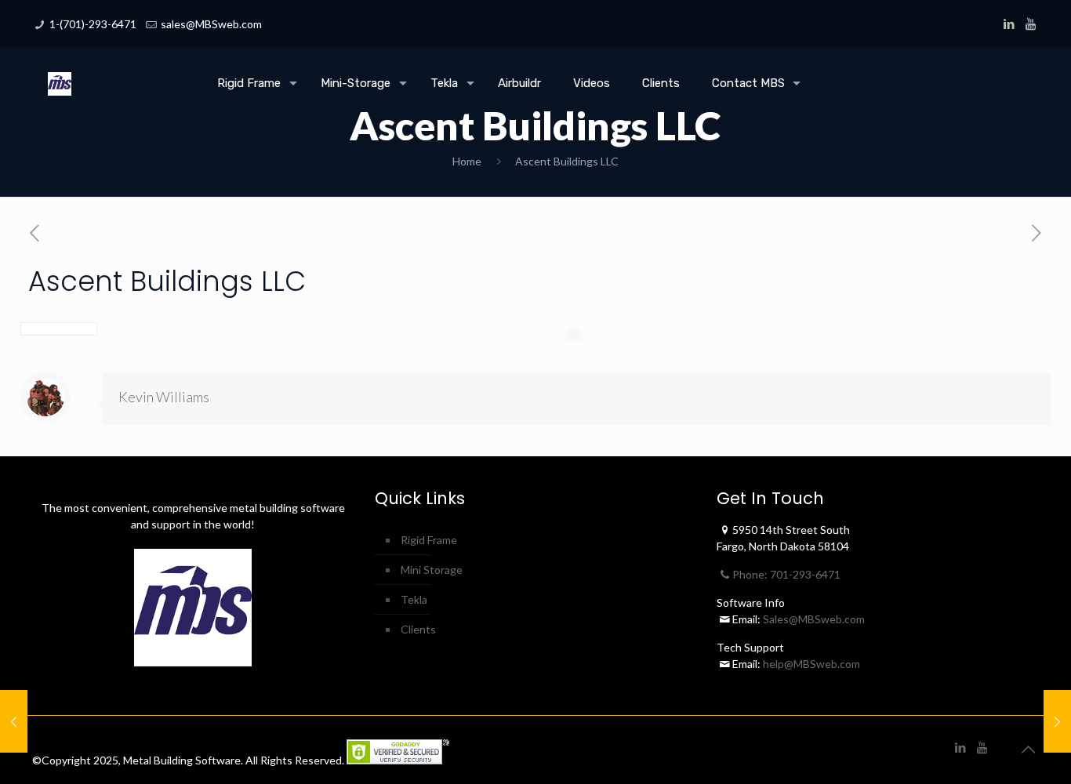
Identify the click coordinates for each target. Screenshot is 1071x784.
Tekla (414, 599)
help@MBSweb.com (811, 663)
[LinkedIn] (1009, 23)
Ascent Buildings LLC (567, 161)
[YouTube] (1030, 23)
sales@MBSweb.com (211, 24)
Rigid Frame (429, 539)
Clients (418, 629)
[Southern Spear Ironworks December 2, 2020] (13, 721)
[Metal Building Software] (59, 71)
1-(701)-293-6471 (92, 24)
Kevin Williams (163, 396)
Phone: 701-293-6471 (786, 574)
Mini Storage (432, 569)
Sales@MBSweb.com (813, 619)
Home (466, 161)
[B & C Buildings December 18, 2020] (1057, 721)
